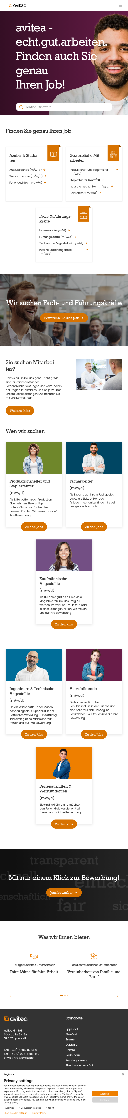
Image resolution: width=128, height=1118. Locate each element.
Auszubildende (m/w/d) (25, 170)
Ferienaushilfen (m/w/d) (25, 183)
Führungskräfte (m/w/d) (55, 237)
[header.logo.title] (14, 5)
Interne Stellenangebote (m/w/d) (55, 252)
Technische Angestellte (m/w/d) (61, 243)
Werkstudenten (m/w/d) (26, 176)
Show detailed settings (15, 1113)
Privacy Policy (39, 1113)
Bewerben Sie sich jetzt (61, 318)
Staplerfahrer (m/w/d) (84, 180)
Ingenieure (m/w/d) (52, 230)
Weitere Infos (20, 411)
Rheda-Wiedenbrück (80, 1065)
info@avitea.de (23, 1058)
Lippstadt (72, 1029)
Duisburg (72, 1045)
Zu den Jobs (34, 527)
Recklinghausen (76, 1060)
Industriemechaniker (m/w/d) (89, 186)
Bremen (71, 1039)
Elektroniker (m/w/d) (83, 193)
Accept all (105, 1093)
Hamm (70, 1050)
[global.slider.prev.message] (10, 996)
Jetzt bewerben (61, 892)
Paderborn (73, 1055)
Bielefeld (71, 1034)
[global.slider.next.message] (117, 996)
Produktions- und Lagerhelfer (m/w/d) (88, 172)
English (8, 1074)
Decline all (105, 1100)
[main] (64, 510)
